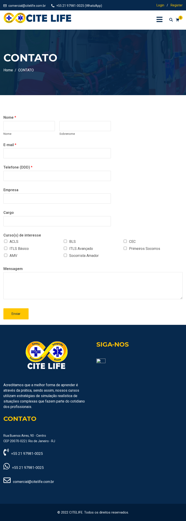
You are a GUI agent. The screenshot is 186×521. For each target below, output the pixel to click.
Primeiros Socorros (144, 248)
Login (160, 5)
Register (177, 5)
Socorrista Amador (84, 255)
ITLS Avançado (81, 248)
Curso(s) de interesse (22, 235)
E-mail (9, 145)
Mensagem (13, 269)
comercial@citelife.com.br (27, 5)
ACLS (14, 241)
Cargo (8, 212)
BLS (72, 241)
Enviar (16, 314)
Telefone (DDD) (17, 167)
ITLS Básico (19, 248)
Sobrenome (67, 133)
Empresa (10, 190)
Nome (9, 117)
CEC (132, 241)
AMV (13, 255)
